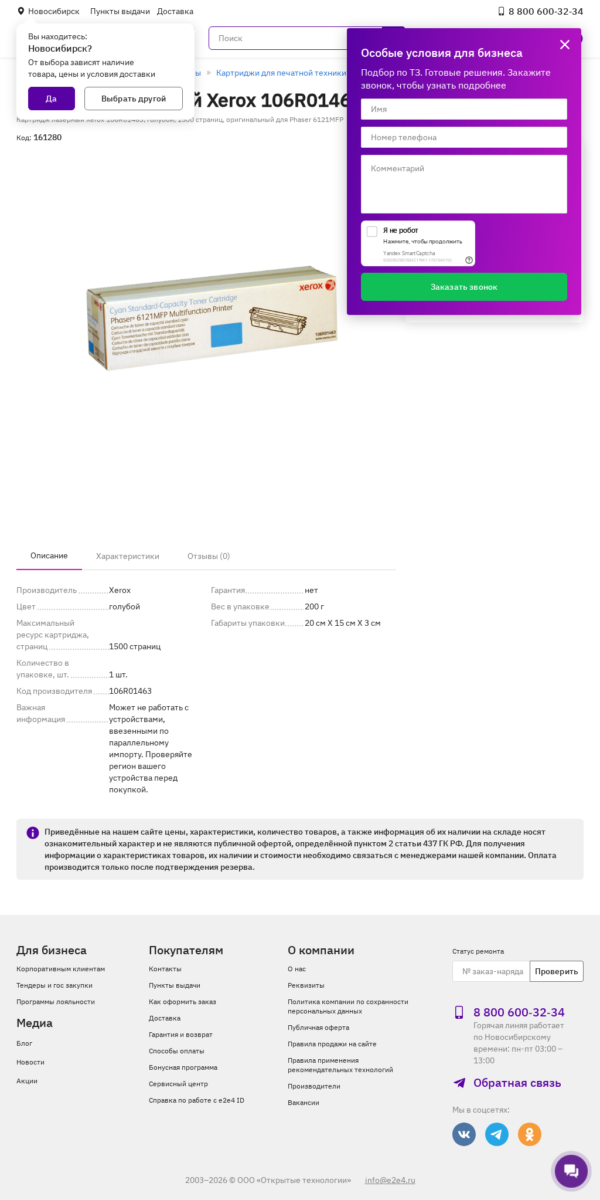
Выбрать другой (133, 98)
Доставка (175, 11)
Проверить (556, 971)
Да (51, 98)
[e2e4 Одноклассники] (529, 1134)
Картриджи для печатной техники (281, 72)
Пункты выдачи (120, 11)
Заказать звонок (464, 287)
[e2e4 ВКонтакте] (464, 1134)
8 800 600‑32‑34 (546, 11)
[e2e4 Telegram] (497, 1134)
